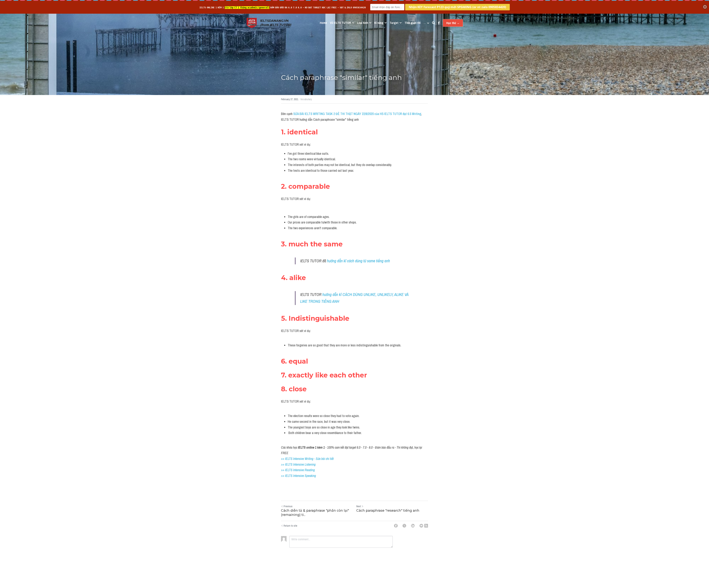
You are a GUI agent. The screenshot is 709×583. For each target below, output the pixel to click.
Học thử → (453, 23)
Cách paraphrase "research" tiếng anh (387, 511)
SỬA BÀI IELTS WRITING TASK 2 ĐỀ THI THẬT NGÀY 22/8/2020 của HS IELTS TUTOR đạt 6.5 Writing (357, 113)
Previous (288, 506)
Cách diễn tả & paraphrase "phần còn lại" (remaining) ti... (315, 513)
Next (358, 506)
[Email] (421, 526)
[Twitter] (404, 526)
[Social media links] (439, 22)
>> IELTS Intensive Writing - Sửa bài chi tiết (307, 458)
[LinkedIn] (413, 526)
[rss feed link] (426, 526)
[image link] (251, 22)
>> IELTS (287, 475)
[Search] (433, 22)
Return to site (290, 525)
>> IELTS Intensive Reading (298, 470)
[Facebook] (396, 526)
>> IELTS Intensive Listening (298, 464)
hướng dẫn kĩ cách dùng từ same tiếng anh (358, 261)
